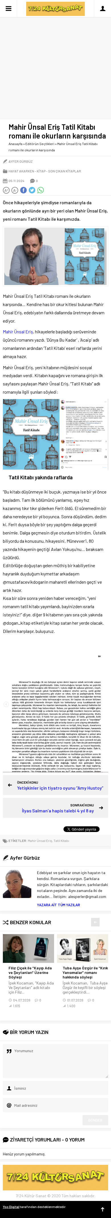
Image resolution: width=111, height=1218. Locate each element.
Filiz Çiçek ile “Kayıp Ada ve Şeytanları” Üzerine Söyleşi (30, 972)
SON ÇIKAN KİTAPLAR (64, 171)
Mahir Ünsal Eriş (18, 331)
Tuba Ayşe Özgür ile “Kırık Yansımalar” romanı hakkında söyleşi (85, 972)
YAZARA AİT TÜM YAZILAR (58, 905)
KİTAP (41, 171)
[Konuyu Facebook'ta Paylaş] (23, 190)
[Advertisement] (55, 58)
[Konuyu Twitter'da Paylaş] (31, 190)
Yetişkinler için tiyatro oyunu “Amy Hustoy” (60, 787)
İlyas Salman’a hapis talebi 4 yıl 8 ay (58, 810)
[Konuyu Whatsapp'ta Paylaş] (40, 190)
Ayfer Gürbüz (21, 161)
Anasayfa (15, 144)
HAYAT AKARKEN (21, 171)
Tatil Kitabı (61, 841)
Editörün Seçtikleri (39, 144)
